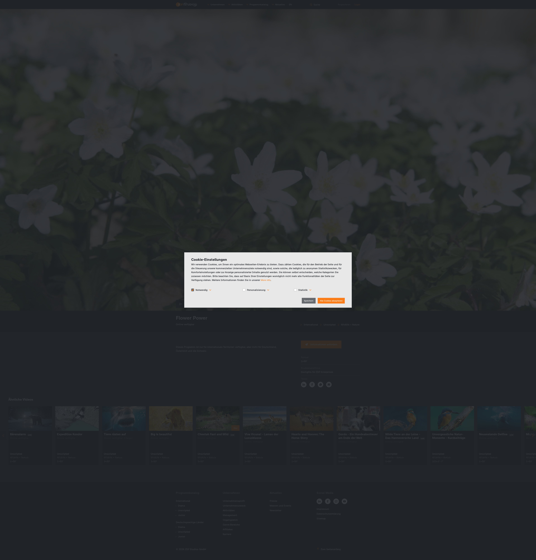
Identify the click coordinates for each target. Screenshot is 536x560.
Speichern (308, 301)
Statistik (303, 289)
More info (266, 280)
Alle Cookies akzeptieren (331, 301)
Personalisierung (256, 289)
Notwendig (201, 289)
